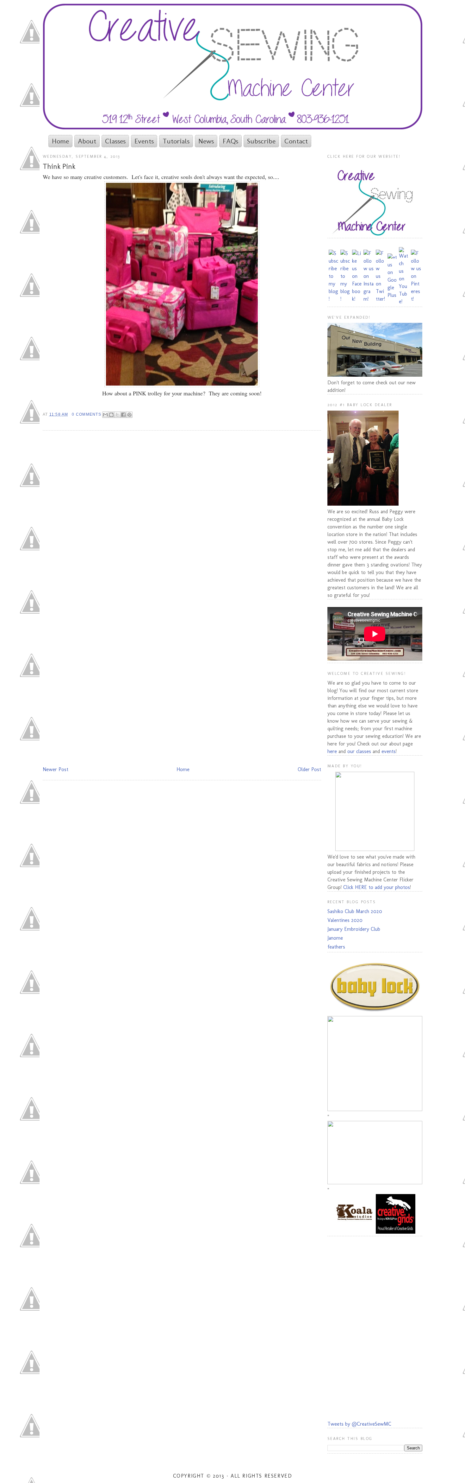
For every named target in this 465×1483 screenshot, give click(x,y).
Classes (115, 141)
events (388, 751)
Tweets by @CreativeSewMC (359, 1424)
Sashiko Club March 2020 (354, 911)
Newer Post (55, 769)
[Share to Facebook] (123, 415)
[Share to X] (117, 415)
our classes (359, 751)
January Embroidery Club (353, 929)
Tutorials (176, 141)
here (332, 751)
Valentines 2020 (345, 920)
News (206, 141)
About (87, 141)
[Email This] (105, 415)
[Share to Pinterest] (129, 415)
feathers (336, 947)
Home (60, 141)
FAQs (230, 141)
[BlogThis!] (111, 415)
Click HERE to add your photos (376, 887)
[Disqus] (182, 517)
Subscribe (261, 141)
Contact (296, 141)
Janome (335, 938)
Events (144, 141)
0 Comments (86, 414)
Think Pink (59, 166)
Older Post (309, 769)
